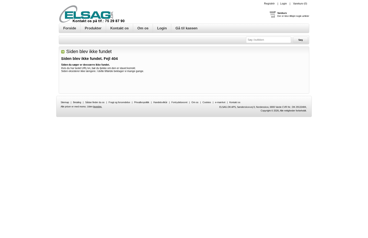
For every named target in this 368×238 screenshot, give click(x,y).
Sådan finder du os (95, 102)
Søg (300, 40)
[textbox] (268, 39)
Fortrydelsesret (179, 102)
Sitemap (65, 102)
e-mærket (220, 102)
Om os (194, 102)
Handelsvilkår (160, 102)
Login (283, 3)
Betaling (77, 102)
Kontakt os (234, 102)
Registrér (269, 3)
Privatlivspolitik (141, 102)
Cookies (207, 102)
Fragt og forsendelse (119, 102)
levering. (97, 106)
